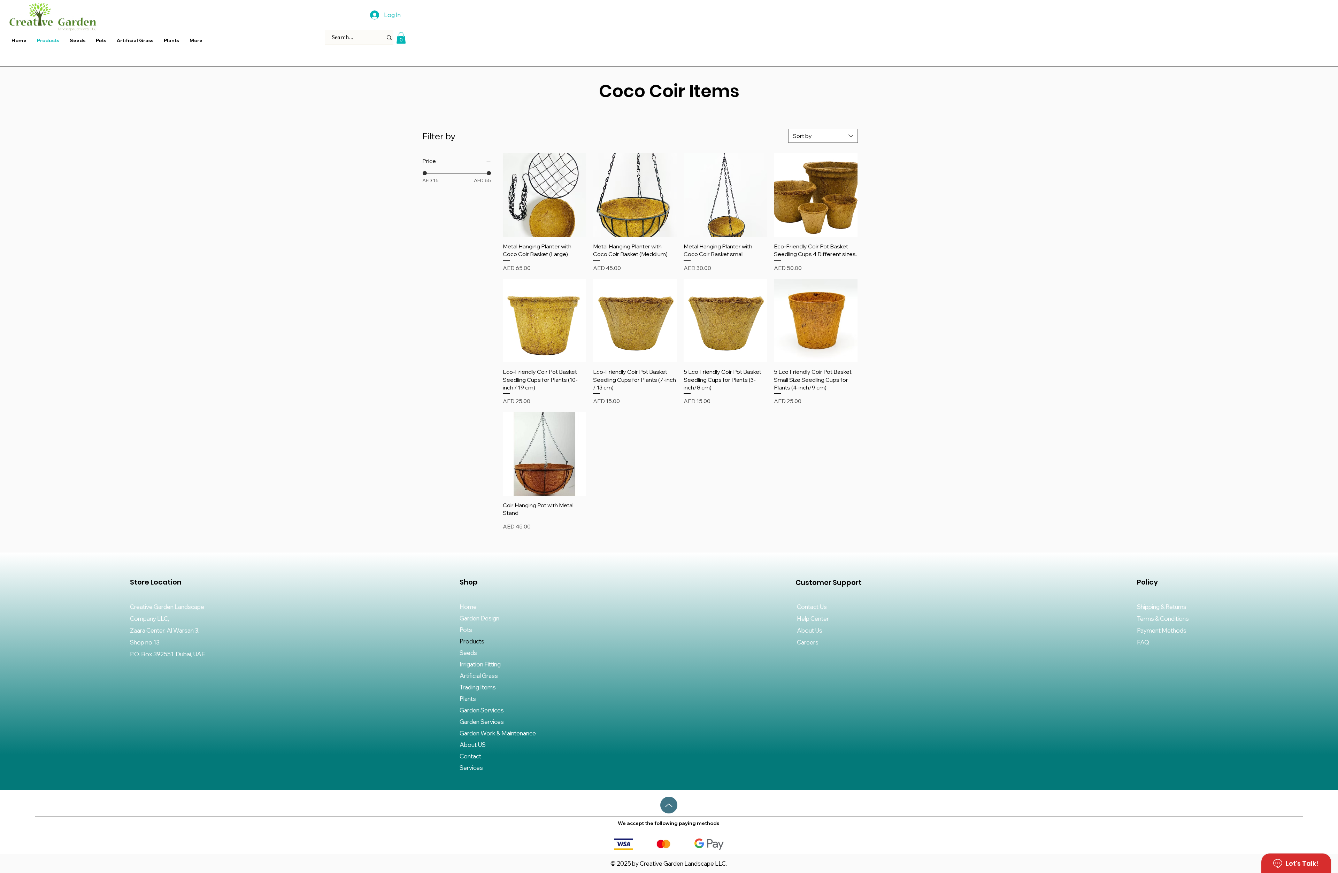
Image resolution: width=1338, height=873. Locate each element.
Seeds (468, 652)
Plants (468, 698)
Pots (466, 629)
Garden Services (482, 710)
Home (468, 606)
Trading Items (478, 687)
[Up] (668, 805)
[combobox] (823, 136)
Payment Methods (1162, 630)
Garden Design (479, 618)
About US (473, 744)
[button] (171, 40)
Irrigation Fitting (480, 664)
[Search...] (389, 37)
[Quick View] (544, 195)
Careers (807, 642)
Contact (470, 756)
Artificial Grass (479, 675)
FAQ (1143, 642)
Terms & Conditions (1163, 618)
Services (471, 767)
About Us (809, 630)
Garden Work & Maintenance (498, 733)
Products (472, 641)
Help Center (813, 618)
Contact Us (812, 606)
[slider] (425, 173)
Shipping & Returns (1161, 606)
